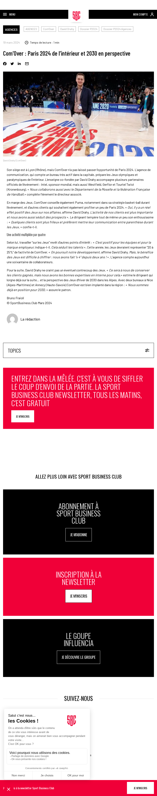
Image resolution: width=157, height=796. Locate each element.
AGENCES (11, 29)
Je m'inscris (22, 416)
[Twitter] (12, 63)
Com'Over (48, 29)
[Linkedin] (19, 63)
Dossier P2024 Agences (117, 29)
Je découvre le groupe (78, 657)
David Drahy (67, 29)
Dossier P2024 (88, 29)
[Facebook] (5, 63)
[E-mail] (27, 63)
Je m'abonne (78, 534)
